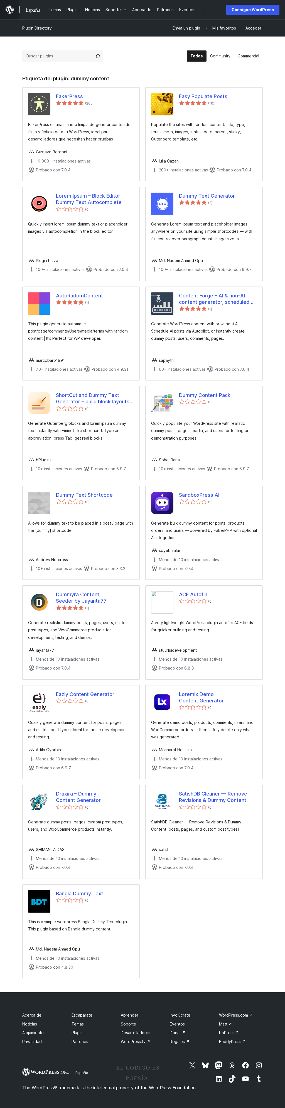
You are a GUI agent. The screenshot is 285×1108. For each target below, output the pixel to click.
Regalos (180, 1041)
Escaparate (82, 1015)
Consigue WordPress (253, 9)
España (81, 1072)
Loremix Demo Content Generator (201, 697)
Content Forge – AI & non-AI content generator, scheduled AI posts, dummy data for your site (217, 299)
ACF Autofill (193, 594)
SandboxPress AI (199, 495)
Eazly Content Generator (85, 694)
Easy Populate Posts (203, 96)
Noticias (29, 1024)
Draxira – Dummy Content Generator (78, 797)
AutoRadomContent (79, 296)
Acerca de (31, 1015)
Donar (178, 1032)
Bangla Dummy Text (79, 893)
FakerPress (69, 96)
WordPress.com (236, 1015)
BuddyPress (232, 1041)
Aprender (129, 1015)
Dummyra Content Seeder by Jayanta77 (81, 597)
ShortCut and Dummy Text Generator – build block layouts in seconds (92, 398)
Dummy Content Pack (204, 395)
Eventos (177, 1024)
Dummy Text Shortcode (84, 495)
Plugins (78, 1032)
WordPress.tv (135, 1041)
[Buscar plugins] (97, 56)
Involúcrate (180, 1015)
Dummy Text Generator (207, 196)
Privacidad (32, 1041)
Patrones (80, 1041)
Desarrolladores (135, 1032)
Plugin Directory (37, 28)
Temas (78, 1024)
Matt (225, 1024)
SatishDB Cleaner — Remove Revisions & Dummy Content (213, 797)
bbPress (229, 1032)
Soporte (128, 1024)
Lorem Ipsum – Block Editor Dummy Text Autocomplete (89, 199)
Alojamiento (33, 1032)
